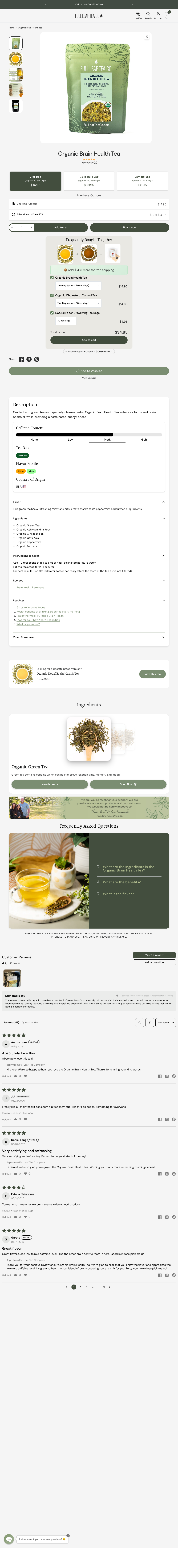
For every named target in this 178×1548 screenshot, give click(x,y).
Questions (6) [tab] (30, 1022)
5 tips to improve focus (31, 607)
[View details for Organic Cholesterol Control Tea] (89, 254)
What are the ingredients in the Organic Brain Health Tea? (128, 868)
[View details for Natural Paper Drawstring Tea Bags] (112, 254)
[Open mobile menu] (10, 16)
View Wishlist (89, 377)
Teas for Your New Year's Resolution (38, 620)
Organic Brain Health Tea (89, 154)
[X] (29, 359)
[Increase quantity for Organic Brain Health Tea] (31, 227)
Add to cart (89, 340)
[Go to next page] (111, 1287)
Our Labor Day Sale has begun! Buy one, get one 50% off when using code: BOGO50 (89, 4)
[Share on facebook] (160, 1076)
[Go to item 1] (12, 978)
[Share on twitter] (167, 1077)
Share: (12, 359)
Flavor (17, 502)
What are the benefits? (122, 882)
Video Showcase (23, 637)
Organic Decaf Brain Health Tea (58, 674)
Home (11, 27)
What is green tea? (28, 624)
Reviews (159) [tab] (11, 1022)
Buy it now (129, 227)
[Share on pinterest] (174, 1076)
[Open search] (139, 1022)
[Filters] (149, 1022)
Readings (19, 600)
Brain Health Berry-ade (30, 587)
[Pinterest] (36, 359)
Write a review (154, 955)
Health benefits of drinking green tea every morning (48, 611)
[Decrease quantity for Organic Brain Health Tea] (12, 227)
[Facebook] (21, 359)
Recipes (18, 580)
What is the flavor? (118, 894)
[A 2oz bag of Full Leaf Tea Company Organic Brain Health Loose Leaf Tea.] (146, 36)
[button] (9, 1539)
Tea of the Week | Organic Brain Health (40, 616)
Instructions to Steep (26, 556)
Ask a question (154, 962)
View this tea (152, 674)
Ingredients (20, 518)
